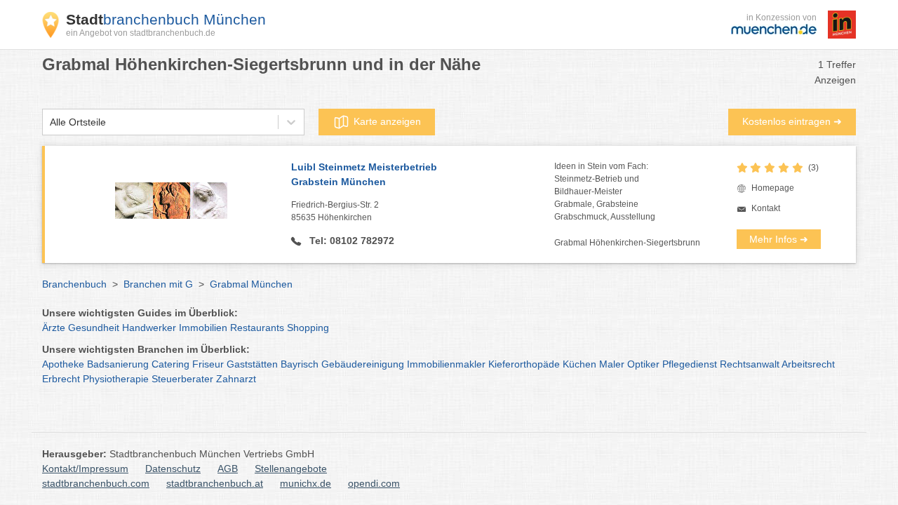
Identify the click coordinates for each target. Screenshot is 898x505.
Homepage (772, 188)
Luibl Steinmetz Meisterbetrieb (364, 174)
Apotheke (63, 364)
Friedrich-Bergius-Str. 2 (335, 211)
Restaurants (257, 327)
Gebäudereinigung (362, 364)
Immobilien (203, 327)
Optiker (643, 364)
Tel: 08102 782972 (350, 240)
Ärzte (53, 327)
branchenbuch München (166, 19)
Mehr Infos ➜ (778, 239)
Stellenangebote (291, 468)
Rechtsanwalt (749, 364)
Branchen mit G (158, 284)
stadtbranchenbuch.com (95, 483)
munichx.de (305, 483)
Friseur (208, 364)
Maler (611, 364)
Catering (170, 364)
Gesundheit (93, 327)
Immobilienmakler (446, 364)
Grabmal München (251, 284)
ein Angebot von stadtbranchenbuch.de (140, 33)
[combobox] (49, 122)
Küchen (579, 364)
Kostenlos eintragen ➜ (792, 121)
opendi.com (374, 483)
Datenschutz (173, 468)
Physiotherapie (116, 378)
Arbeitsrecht (808, 364)
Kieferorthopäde (524, 364)
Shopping (308, 327)
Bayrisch (300, 364)
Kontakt (765, 208)
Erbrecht (61, 378)
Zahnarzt (236, 378)
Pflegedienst (689, 364)
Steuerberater (182, 378)
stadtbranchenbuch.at (214, 483)
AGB (227, 468)
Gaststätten (252, 364)
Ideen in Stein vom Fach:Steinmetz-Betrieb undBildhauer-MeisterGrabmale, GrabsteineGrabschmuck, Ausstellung (604, 191)
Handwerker (149, 327)
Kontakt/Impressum (85, 468)
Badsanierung (118, 364)
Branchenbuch (74, 284)
